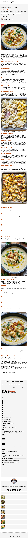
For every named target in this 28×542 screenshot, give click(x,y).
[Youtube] (13, 490)
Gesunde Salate (12, 391)
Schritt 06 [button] (3, 449)
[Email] (20, 490)
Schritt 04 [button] (3, 438)
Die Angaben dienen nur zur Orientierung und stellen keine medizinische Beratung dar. (13, 475)
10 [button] (2, 419)
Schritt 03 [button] (3, 434)
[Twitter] (15, 490)
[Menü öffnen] (26, 2)
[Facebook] (8, 490)
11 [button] (2, 421)
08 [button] (2, 415)
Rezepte (4, 5)
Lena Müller (8, 390)
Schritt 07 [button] (3, 453)
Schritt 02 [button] (3, 429)
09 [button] (2, 417)
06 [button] (2, 411)
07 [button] (2, 413)
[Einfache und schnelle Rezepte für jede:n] (7, 2)
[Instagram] (10, 490)
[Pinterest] (17, 490)
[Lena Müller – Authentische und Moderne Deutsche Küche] (2, 19)
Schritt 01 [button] (3, 425)
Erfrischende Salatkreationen (7, 9)
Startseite (2, 5)
